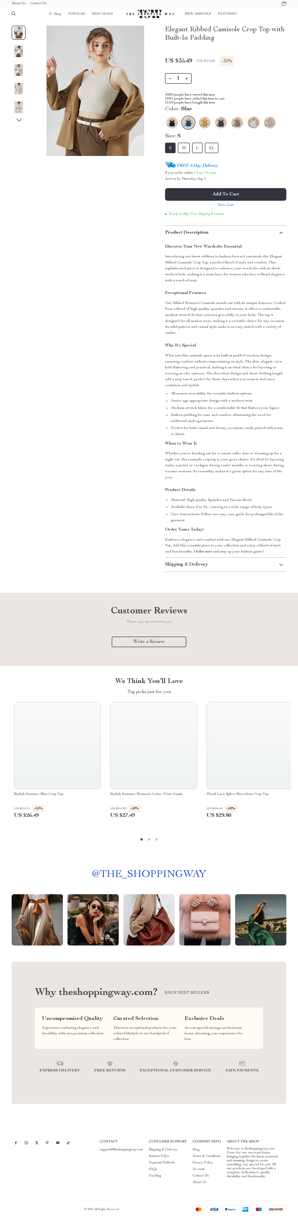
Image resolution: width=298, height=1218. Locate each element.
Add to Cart (226, 194)
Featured (227, 14)
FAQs (153, 1169)
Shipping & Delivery (163, 1149)
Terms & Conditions (206, 1156)
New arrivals (198, 14)
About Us (19, 3)
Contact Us (38, 3)
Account (198, 1169)
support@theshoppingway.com (121, 1149)
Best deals (102, 14)
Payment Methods (162, 1162)
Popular (76, 14)
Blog (196, 1149)
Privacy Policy (203, 1162)
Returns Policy (159, 1156)
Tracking (155, 1175)
